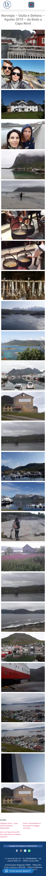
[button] (31, 5)
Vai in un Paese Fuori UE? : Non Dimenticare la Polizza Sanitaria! (10, 834)
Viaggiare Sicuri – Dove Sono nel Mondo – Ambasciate (9, 825)
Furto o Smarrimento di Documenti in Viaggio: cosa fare (32, 825)
